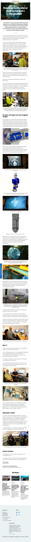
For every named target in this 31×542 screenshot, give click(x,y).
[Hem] (15, 1)
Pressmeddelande (13, 481)
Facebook (17, 513)
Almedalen (6, 481)
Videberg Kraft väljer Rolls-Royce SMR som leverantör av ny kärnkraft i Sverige (25, 489)
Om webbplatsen (5, 536)
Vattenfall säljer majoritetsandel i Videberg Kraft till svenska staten (15, 488)
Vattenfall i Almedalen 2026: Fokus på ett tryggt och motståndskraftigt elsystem (6, 486)
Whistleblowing (17, 536)
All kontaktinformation (7, 517)
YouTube (17, 515)
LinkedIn (19, 513)
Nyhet (6, 5)
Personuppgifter (11, 536)
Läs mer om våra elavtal (7, 520)
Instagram (19, 515)
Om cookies (23, 536)
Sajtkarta (27, 536)
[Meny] (1, 1)
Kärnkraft (11, 5)
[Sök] (30, 1)
